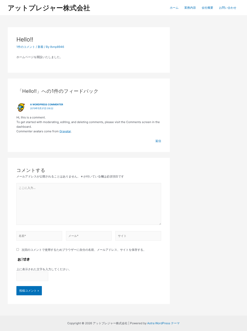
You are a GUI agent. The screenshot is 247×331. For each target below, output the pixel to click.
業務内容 (190, 7)
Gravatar (65, 131)
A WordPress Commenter (46, 104)
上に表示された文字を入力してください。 (43, 269)
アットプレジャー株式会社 (49, 8)
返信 (158, 141)
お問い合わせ (227, 7)
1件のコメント (25, 47)
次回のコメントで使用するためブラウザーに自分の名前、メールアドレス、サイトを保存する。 (84, 250)
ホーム (174, 7)
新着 (40, 47)
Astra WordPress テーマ (163, 323)
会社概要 (207, 7)
